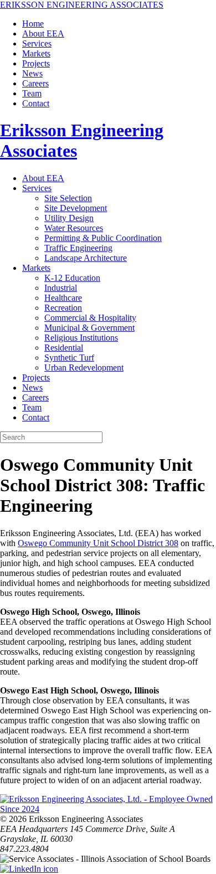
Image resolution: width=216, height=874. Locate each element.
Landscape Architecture (85, 258)
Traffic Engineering (78, 248)
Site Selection (68, 198)
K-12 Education (72, 277)
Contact (35, 103)
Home (33, 23)
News (32, 73)
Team (32, 93)
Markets (36, 53)
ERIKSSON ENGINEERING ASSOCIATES (81, 4)
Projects (36, 63)
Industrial (60, 287)
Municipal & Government (89, 327)
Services (37, 43)
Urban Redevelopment (84, 367)
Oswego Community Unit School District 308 (98, 543)
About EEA (43, 33)
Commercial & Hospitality (90, 317)
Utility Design (69, 218)
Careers (35, 83)
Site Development (75, 208)
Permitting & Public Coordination (103, 238)
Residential (63, 347)
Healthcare (63, 297)
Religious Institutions (81, 337)
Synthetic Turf (69, 357)
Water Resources (73, 228)
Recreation (63, 307)
